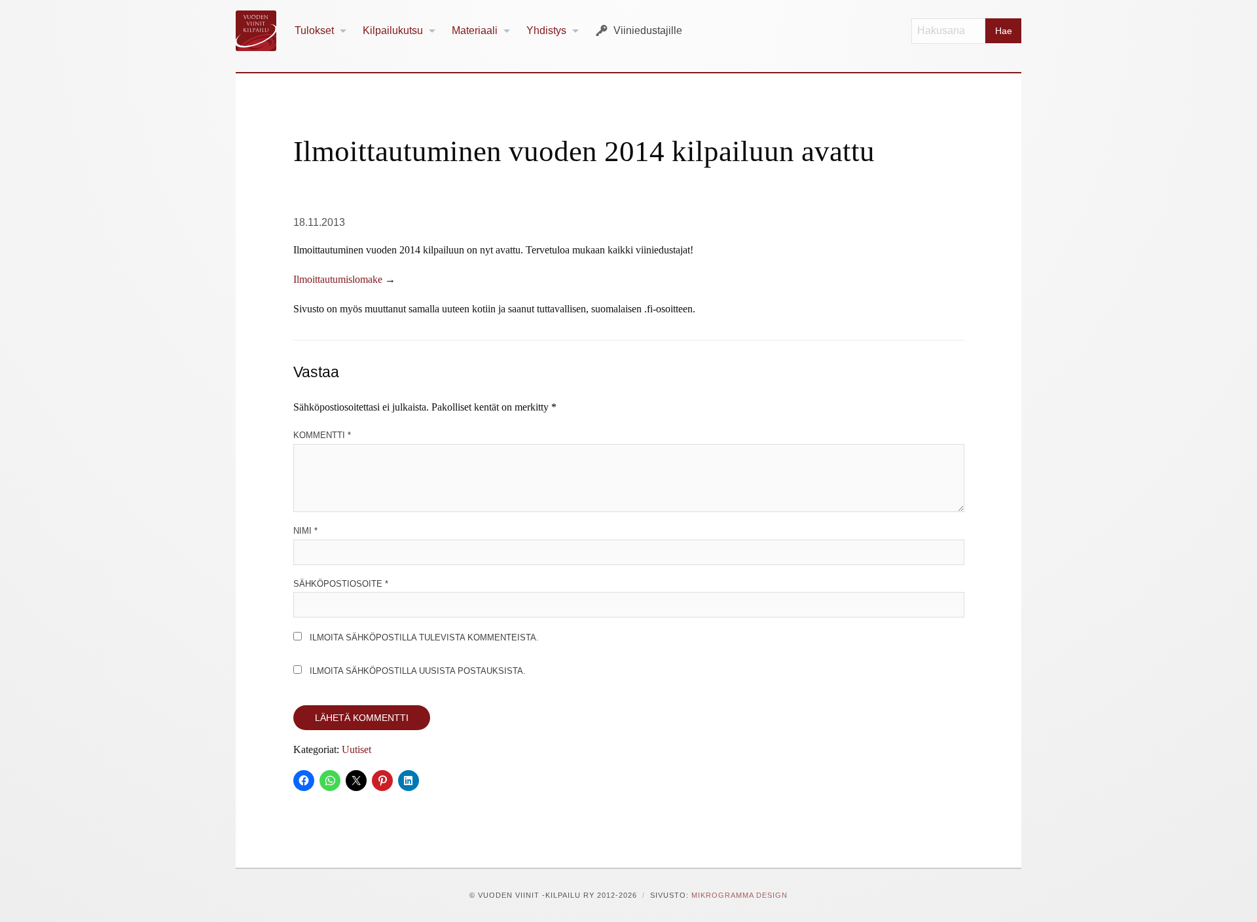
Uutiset (356, 749)
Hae (1003, 31)
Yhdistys (546, 30)
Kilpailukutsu (393, 30)
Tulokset (314, 30)
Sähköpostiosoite (340, 584)
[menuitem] (321, 31)
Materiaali (475, 30)
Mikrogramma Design (739, 895)
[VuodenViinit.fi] (261, 30)
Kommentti (322, 435)
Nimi (305, 531)
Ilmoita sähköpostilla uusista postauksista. (418, 671)
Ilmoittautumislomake (337, 279)
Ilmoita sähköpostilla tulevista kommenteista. (424, 637)
